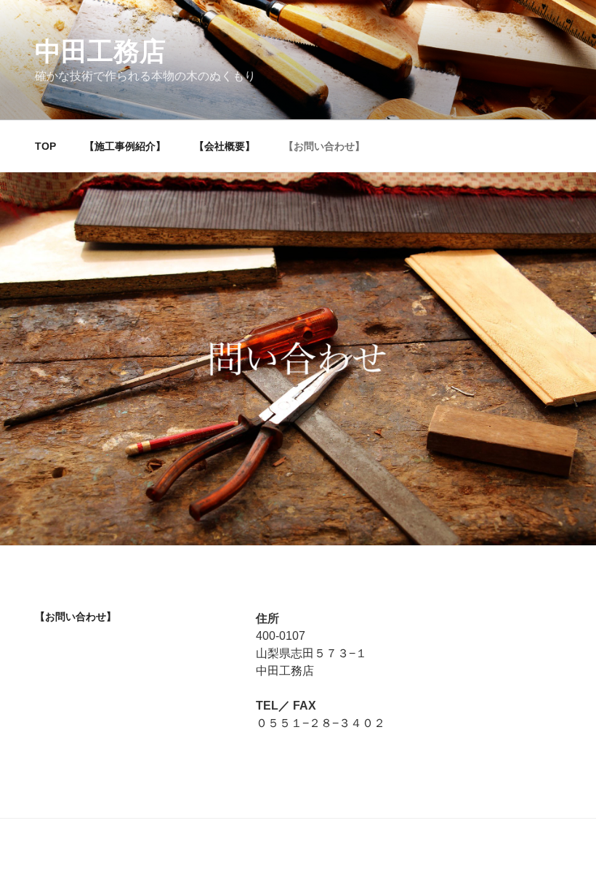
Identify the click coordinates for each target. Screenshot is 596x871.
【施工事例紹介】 (125, 146)
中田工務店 (100, 51)
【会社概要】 (224, 146)
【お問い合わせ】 (324, 146)
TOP (45, 146)
